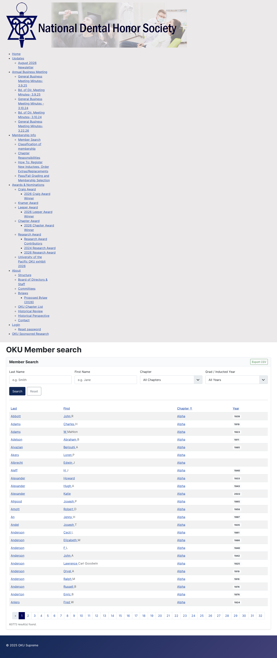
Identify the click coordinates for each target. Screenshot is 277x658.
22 (176, 616)
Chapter (146, 372)
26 (210, 616)
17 (136, 616)
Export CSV (259, 361)
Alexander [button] (18, 478)
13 (104, 616)
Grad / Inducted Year (220, 372)
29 (235, 616)
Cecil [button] (68, 532)
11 (89, 616)
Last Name (16, 372)
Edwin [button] (68, 462)
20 (160, 616)
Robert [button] (69, 509)
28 (227, 616)
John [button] (67, 416)
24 (193, 616)
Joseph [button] (69, 501)
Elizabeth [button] (71, 540)
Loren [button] (68, 455)
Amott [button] (15, 509)
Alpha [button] (181, 416)
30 (244, 616)
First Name (82, 372)
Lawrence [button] (71, 563)
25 (202, 616)
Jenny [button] (68, 517)
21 (168, 616)
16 (128, 616)
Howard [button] (69, 478)
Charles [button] (69, 424)
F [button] (65, 548)
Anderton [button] (17, 594)
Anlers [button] (15, 602)
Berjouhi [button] (70, 447)
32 (260, 616)
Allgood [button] (16, 501)
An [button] (13, 517)
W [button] (65, 432)
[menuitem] (16, 54)
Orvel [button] (68, 571)
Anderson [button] (17, 532)
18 (143, 616)
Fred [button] (67, 602)
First (67, 408)
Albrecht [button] (17, 462)
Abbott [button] (16, 416)
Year (236, 408)
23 (185, 616)
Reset (34, 391)
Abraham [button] (70, 439)
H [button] (65, 470)
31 (252, 616)
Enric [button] (68, 594)
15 (120, 616)
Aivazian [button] (17, 447)
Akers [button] (15, 455)
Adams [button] (16, 424)
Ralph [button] (68, 579)
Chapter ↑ (184, 408)
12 (96, 616)
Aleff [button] (14, 470)
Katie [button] (67, 493)
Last (14, 408)
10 (81, 616)
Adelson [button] (16, 439)
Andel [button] (15, 525)
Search (17, 391)
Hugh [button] (68, 486)
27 (218, 616)
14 (112, 616)
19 (151, 616)
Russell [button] (69, 586)
